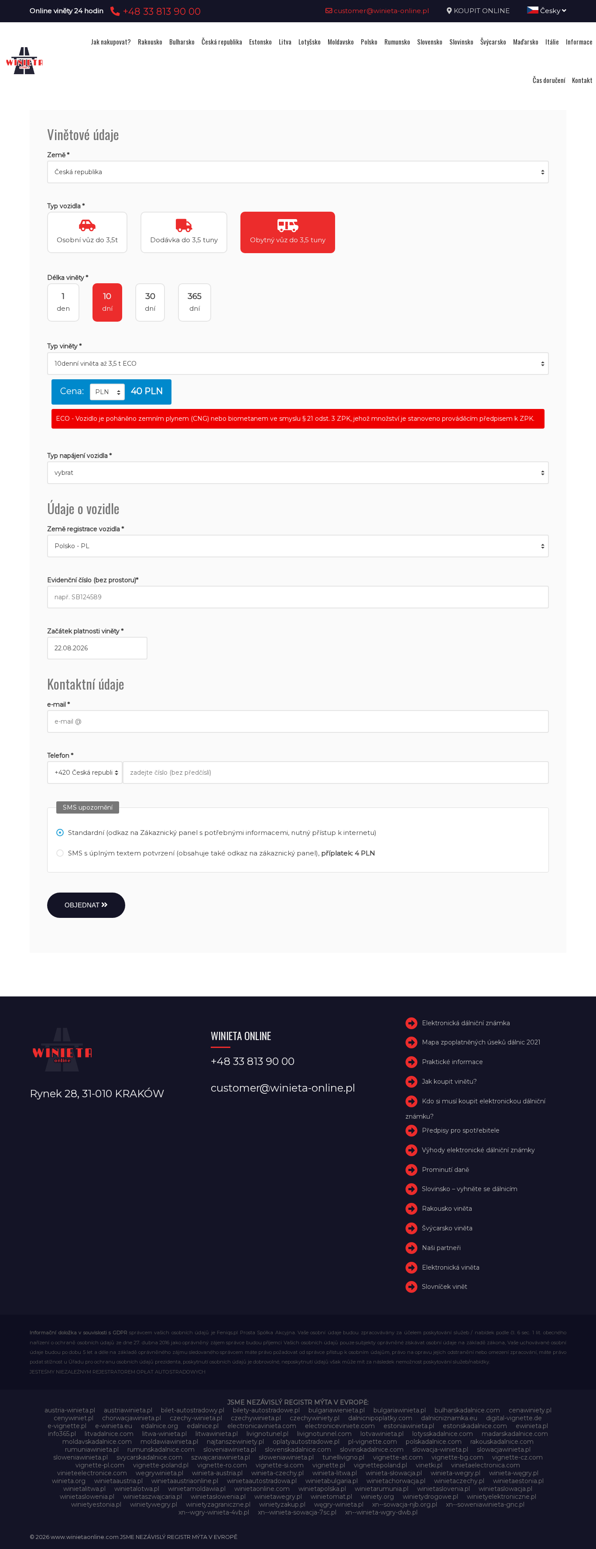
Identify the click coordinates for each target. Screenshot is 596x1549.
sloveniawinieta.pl (229, 1449)
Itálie (552, 41)
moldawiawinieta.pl (169, 1442)
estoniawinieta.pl (409, 1426)
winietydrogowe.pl (430, 1497)
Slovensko (429, 41)
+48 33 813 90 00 (160, 11)
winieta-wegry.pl (455, 1473)
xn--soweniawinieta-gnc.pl (485, 1504)
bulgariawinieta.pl (399, 1410)
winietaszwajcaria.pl (152, 1497)
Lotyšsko (309, 41)
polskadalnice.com (434, 1442)
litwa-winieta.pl (164, 1434)
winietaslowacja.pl (505, 1489)
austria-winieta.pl (70, 1410)
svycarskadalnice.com (149, 1457)
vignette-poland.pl (160, 1465)
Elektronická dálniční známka (466, 1023)
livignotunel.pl (267, 1434)
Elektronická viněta (451, 1267)
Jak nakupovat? (111, 41)
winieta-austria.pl (217, 1473)
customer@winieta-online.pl (380, 11)
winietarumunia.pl (381, 1489)
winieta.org (69, 1481)
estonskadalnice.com (475, 1426)
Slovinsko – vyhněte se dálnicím (469, 1189)
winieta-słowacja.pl (394, 1473)
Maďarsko (525, 41)
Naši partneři (441, 1248)
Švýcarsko (493, 41)
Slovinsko (461, 41)
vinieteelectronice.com (92, 1473)
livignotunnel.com (324, 1434)
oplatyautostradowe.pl (306, 1442)
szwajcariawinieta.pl (220, 1457)
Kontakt (582, 80)
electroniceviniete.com (340, 1426)
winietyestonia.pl (96, 1504)
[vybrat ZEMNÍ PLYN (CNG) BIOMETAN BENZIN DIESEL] (297, 472)
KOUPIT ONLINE (482, 11)
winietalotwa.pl (136, 1489)
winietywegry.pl (153, 1504)
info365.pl (62, 1434)
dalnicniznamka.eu (449, 1418)
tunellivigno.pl (343, 1457)
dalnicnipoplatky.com (380, 1418)
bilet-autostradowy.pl (192, 1410)
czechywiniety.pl (314, 1418)
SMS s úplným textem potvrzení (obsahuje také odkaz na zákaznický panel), (221, 853)
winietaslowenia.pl (87, 1497)
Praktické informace (452, 1062)
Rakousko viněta (447, 1208)
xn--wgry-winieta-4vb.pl (213, 1512)
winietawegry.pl (278, 1497)
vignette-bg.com (457, 1457)
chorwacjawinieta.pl (131, 1418)
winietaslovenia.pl (443, 1489)
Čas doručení (549, 80)
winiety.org (377, 1497)
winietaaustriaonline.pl (184, 1481)
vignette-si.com (280, 1465)
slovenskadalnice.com (298, 1449)
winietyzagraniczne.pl (218, 1504)
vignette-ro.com (222, 1465)
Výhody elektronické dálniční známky (478, 1150)
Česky (550, 11)
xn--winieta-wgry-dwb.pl (381, 1512)
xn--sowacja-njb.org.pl (404, 1504)
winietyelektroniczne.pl (501, 1497)
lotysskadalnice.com (442, 1434)
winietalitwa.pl (84, 1489)
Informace (579, 41)
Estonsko (260, 41)
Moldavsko (341, 41)
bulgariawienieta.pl (336, 1410)
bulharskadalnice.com (467, 1410)
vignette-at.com (398, 1457)
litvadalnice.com (109, 1434)
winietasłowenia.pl (218, 1497)
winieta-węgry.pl (513, 1473)
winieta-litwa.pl (334, 1473)
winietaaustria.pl (118, 1481)
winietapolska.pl (322, 1489)
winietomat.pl (331, 1497)
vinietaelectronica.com (485, 1465)
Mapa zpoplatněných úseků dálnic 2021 (481, 1043)
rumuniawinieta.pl (92, 1449)
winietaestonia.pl (518, 1481)
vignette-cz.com (517, 1457)
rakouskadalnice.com (502, 1442)
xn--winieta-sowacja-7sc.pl (297, 1512)
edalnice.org (159, 1426)
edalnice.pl (203, 1426)
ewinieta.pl (532, 1426)
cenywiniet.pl (73, 1418)
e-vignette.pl (67, 1426)
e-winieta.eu (113, 1426)
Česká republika (222, 41)
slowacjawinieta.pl (504, 1449)
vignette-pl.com (99, 1465)
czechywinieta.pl (256, 1418)
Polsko (369, 41)
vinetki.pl (429, 1465)
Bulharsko (182, 41)
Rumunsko (397, 41)
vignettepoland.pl (380, 1465)
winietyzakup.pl (282, 1504)
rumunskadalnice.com (161, 1449)
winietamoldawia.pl (197, 1489)
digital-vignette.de (514, 1418)
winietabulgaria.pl (331, 1481)
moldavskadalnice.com (97, 1442)
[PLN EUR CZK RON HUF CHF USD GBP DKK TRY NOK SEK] (107, 392)
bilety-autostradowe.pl (266, 1410)
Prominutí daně (445, 1170)
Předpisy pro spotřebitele (461, 1130)
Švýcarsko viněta (447, 1228)
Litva (285, 41)
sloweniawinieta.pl (80, 1457)
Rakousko (150, 41)
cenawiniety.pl (530, 1410)
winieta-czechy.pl (277, 1473)
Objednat (83, 905)
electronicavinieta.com (261, 1426)
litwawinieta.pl (216, 1434)
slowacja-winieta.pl (440, 1449)
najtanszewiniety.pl (235, 1442)
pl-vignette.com (372, 1442)
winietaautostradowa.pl (262, 1481)
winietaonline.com (262, 1489)
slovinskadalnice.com (372, 1449)
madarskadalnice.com (515, 1434)
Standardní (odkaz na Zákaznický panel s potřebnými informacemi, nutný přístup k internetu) (222, 832)
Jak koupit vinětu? (449, 1081)
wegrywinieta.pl (159, 1473)
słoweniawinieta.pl (286, 1457)
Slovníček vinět (444, 1287)
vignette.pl (328, 1465)
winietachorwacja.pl (396, 1481)
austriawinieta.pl (128, 1410)
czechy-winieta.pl (196, 1418)
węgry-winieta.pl (338, 1504)
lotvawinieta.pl (382, 1434)
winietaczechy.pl (459, 1481)
